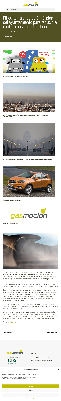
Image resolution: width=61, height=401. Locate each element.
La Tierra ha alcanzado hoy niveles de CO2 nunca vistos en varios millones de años (27, 159)
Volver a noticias (8, 36)
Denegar (30, 390)
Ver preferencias (30, 395)
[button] (58, 369)
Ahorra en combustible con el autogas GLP (15, 76)
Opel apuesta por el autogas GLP (12, 200)
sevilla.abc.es (12, 322)
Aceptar (30, 386)
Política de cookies (25, 398)
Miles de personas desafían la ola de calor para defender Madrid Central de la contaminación (26, 116)
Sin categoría (14, 31)
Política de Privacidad (34, 398)
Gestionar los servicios (7, 382)
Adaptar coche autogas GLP (11, 224)
